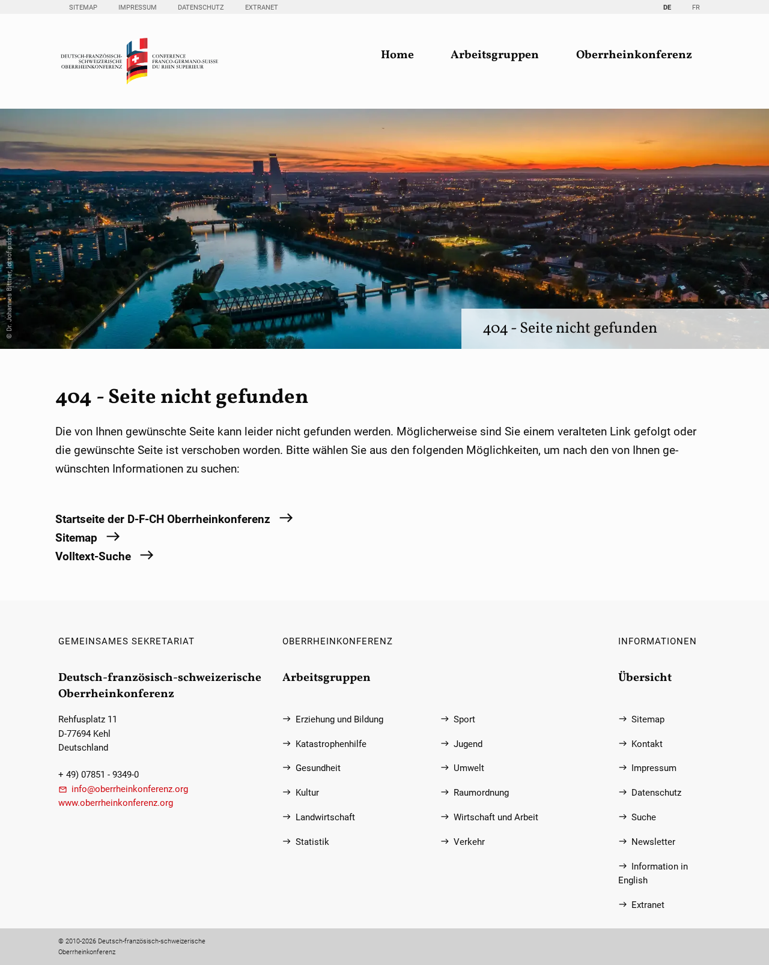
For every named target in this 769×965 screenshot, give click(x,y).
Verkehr (469, 842)
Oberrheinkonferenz (634, 55)
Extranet (261, 7)
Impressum (137, 7)
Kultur (307, 793)
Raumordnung (481, 793)
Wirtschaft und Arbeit (496, 817)
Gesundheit (318, 768)
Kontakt (647, 744)
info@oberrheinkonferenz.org (129, 789)
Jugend (468, 744)
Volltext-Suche (93, 556)
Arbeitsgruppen (495, 55)
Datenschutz (201, 7)
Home (397, 55)
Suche (643, 817)
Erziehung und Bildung (339, 720)
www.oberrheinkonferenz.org (115, 803)
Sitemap (83, 7)
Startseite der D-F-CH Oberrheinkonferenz (162, 519)
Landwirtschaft (325, 817)
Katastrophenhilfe (331, 744)
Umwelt (469, 768)
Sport (464, 720)
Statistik (312, 842)
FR (696, 7)
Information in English (653, 874)
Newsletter (653, 842)
